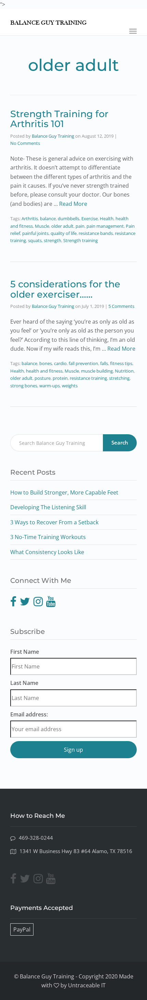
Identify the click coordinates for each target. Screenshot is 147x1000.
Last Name (24, 683)
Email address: (29, 714)
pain (80, 226)
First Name (24, 651)
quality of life (64, 233)
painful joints (35, 233)
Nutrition (124, 371)
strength (52, 240)
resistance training (88, 378)
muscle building (97, 371)
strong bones (23, 386)
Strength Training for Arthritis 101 (59, 119)
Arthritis (30, 218)
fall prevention (83, 363)
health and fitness (44, 371)
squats (35, 240)
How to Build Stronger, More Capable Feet (64, 492)
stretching (119, 378)
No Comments (25, 143)
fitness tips (121, 363)
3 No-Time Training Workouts (48, 537)
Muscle (42, 226)
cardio (60, 363)
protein (60, 378)
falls (104, 363)
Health (106, 218)
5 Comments (121, 306)
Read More (73, 204)
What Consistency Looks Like (47, 552)
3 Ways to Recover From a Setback (54, 522)
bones (45, 363)
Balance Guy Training (53, 136)
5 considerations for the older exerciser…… (65, 289)
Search (119, 442)
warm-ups (49, 386)
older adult (62, 226)
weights (70, 386)
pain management (105, 226)
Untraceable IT (87, 985)
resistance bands (96, 233)
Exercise (89, 218)
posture (43, 378)
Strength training (80, 240)
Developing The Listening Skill (48, 507)
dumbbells (68, 218)
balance (48, 218)
